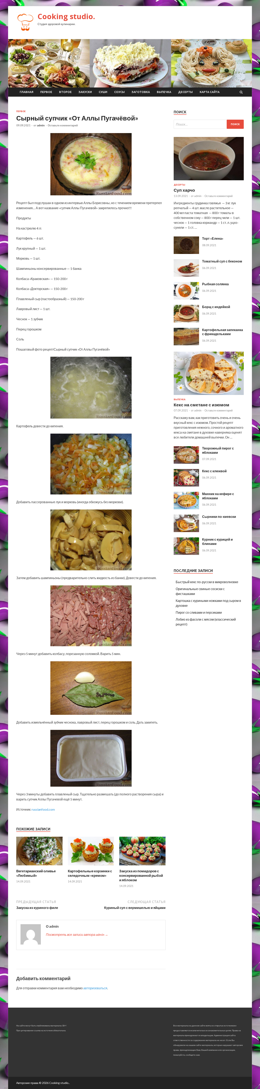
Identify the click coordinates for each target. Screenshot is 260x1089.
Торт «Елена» (212, 238)
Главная (26, 92)
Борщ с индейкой (216, 307)
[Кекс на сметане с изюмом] (209, 396)
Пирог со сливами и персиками (199, 612)
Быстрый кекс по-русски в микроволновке (207, 582)
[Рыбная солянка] (186, 298)
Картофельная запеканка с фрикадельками (222, 332)
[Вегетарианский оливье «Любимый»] (39, 866)
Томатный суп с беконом (222, 261)
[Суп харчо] (209, 181)
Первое (46, 92)
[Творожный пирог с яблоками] (186, 462)
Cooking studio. (66, 16)
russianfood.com (43, 809)
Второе (65, 92)
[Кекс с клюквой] (186, 485)
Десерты (185, 92)
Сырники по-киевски (219, 516)
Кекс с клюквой (214, 471)
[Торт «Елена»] (186, 253)
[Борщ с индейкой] (186, 321)
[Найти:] (209, 124)
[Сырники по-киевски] (186, 531)
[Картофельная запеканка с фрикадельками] (186, 344)
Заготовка (141, 92)
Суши (103, 92)
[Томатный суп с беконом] (186, 275)
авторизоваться (95, 988)
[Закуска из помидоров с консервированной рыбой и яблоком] (142, 866)
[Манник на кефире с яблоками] (186, 508)
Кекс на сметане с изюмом (201, 404)
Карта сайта (210, 92)
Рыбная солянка (215, 284)
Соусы (119, 92)
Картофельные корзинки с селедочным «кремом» (90, 873)
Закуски (85, 92)
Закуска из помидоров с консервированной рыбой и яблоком (141, 875)
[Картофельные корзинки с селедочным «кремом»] (91, 866)
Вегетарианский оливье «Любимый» (36, 873)
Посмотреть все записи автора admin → (77, 934)
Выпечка (164, 92)
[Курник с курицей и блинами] (186, 553)
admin (41, 125)
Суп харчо (184, 189)
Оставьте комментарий (63, 125)
